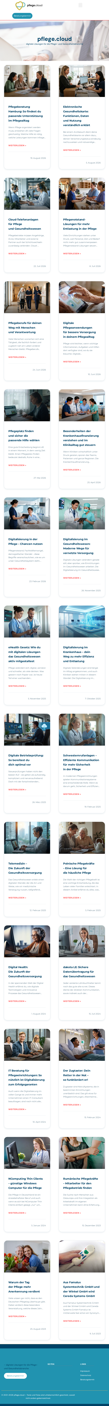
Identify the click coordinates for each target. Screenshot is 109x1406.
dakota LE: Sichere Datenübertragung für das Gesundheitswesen (79, 972)
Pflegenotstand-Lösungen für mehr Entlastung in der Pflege (80, 224)
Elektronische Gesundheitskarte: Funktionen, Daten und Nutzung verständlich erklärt (76, 116)
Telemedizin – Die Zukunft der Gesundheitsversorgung (25, 868)
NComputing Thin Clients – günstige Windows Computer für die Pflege (25, 1183)
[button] (80, 5)
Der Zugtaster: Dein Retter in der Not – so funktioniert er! (76, 1075)
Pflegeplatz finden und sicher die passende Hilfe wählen (24, 436)
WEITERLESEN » (17, 145)
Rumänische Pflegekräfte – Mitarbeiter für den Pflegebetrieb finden (80, 1183)
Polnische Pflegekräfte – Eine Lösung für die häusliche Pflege (78, 868)
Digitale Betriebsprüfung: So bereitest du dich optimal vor (25, 760)
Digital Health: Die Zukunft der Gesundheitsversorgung (25, 972)
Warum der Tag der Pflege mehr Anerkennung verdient (24, 1287)
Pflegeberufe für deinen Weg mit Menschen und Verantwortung (25, 327)
